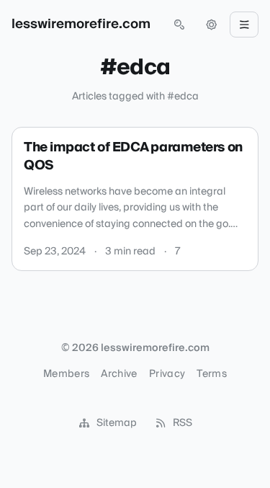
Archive (119, 374)
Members (66, 374)
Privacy (167, 374)
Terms (212, 374)
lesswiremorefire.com (81, 24)
